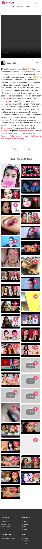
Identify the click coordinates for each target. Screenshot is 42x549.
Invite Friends (5, 527)
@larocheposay (7, 128)
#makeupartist (19, 139)
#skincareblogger (33, 133)
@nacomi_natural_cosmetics (22, 72)
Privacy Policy (26, 541)
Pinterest (24, 529)
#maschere (5, 136)
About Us (25, 538)
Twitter (24, 527)
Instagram (25, 524)
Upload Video (5, 524)
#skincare (21, 133)
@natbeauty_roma (10, 133)
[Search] (36, 2)
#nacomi (22, 131)
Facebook (25, 521)
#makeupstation (7, 139)
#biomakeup (15, 136)
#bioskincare (25, 136)
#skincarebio (36, 136)
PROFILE (27, 6)
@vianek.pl (5, 131)
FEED (13, 6)
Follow (38, 62)
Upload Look (5, 521)
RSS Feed (25, 543)
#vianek (31, 131)
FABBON (10, 3)
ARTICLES (20, 6)
